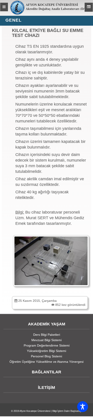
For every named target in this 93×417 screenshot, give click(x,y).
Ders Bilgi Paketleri (46, 334)
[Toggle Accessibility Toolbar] (82, 406)
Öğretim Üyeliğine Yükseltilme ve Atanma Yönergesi (46, 361)
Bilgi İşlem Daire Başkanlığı (67, 411)
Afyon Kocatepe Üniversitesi (34, 411)
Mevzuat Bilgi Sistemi (46, 340)
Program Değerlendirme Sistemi (47, 345)
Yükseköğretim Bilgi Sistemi (46, 351)
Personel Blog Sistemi (46, 356)
